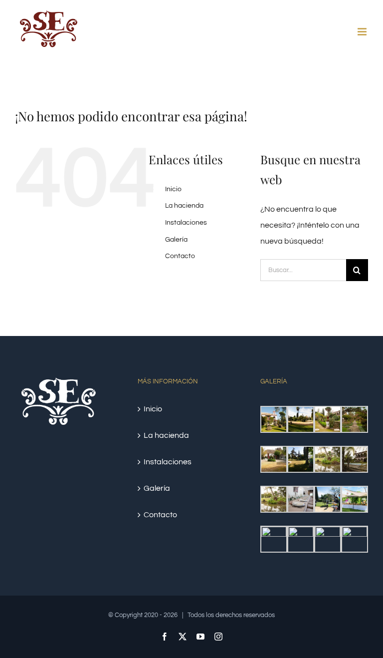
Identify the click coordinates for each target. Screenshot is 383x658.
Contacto (180, 256)
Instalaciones (186, 222)
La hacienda (184, 205)
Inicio (173, 189)
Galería (176, 239)
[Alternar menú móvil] (363, 31)
